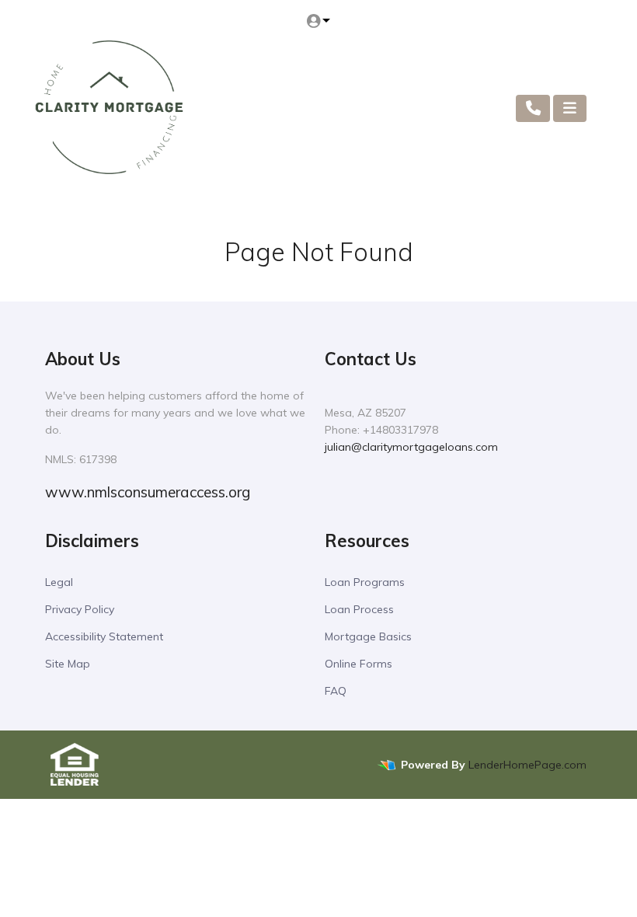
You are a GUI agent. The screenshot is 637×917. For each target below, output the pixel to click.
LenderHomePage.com (527, 765)
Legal (59, 582)
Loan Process (359, 609)
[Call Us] (533, 108)
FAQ (335, 691)
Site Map (67, 664)
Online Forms (358, 664)
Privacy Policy (79, 609)
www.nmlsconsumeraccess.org (147, 492)
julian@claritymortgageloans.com (411, 447)
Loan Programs (365, 582)
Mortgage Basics (368, 636)
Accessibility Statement (104, 636)
